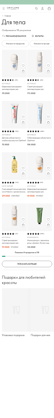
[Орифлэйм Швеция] (13, 8)
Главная (8, 15)
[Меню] (3, 8)
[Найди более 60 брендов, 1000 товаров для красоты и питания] (36, 8)
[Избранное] (23, 65)
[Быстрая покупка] (23, 71)
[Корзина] (49, 8)
